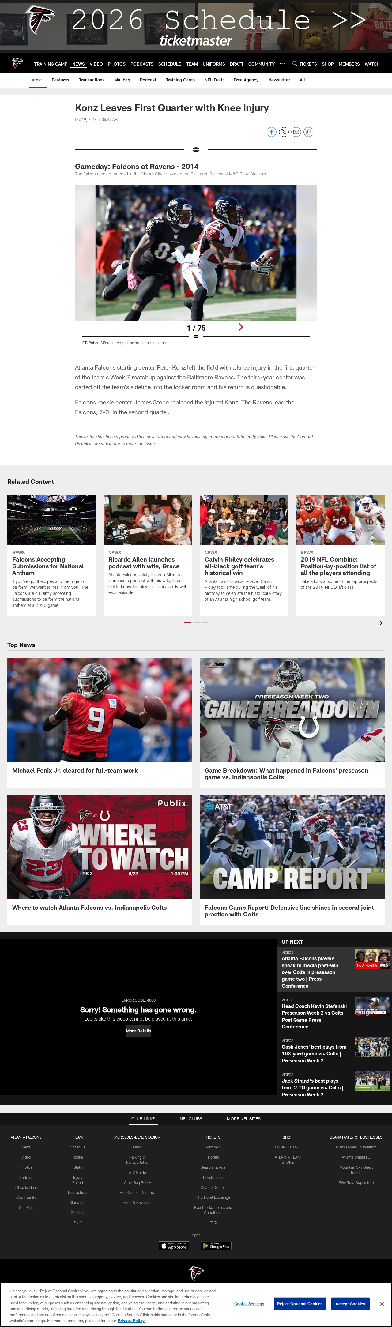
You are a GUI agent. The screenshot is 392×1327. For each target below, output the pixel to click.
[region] (196, 1304)
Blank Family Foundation (356, 1147)
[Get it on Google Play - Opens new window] (216, 1248)
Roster (78, 1157)
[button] (188, 623)
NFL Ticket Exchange (213, 1197)
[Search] (294, 63)
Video (26, 1157)
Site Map (26, 1207)
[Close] (382, 1304)
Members (213, 1147)
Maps (137, 1147)
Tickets (213, 1157)
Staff (78, 1222)
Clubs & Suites (213, 1187)
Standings (78, 1202)
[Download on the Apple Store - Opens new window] (174, 1246)
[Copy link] (308, 132)
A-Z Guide (137, 1172)
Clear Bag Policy (137, 1182)
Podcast (26, 1177)
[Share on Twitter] (284, 135)
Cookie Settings (249, 1303)
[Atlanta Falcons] (196, 1274)
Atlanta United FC (356, 1157)
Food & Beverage (137, 1202)
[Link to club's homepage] (17, 63)
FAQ (213, 1222)
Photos (26, 1167)
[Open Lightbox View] (196, 268)
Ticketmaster (213, 1177)
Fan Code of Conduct (137, 1192)
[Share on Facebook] (272, 135)
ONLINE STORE (287, 1147)
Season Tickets (213, 1167)
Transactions (77, 1192)
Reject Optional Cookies (300, 1303)
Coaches (78, 1212)
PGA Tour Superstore (356, 1182)
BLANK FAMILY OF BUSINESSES (356, 1137)
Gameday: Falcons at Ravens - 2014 (136, 166)
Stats (78, 1167)
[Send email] (296, 135)
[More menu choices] (282, 63)
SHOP (288, 1137)
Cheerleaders (26, 1187)
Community (26, 1197)
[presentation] (382, 624)
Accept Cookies (350, 1303)
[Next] (240, 327)
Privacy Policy (131, 1320)
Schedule (77, 1147)
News (26, 1147)
